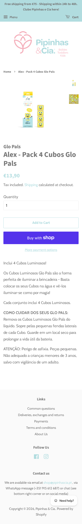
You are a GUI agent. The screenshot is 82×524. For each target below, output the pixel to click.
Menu (13, 17)
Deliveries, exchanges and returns (41, 415)
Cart (75, 17)
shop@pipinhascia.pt (58, 483)
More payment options (41, 250)
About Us (41, 434)
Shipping (31, 185)
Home (7, 72)
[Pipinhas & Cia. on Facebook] (36, 457)
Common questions (41, 408)
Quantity (10, 196)
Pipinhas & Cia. (46, 509)
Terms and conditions (41, 428)
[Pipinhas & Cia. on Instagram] (46, 457)
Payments (41, 421)
